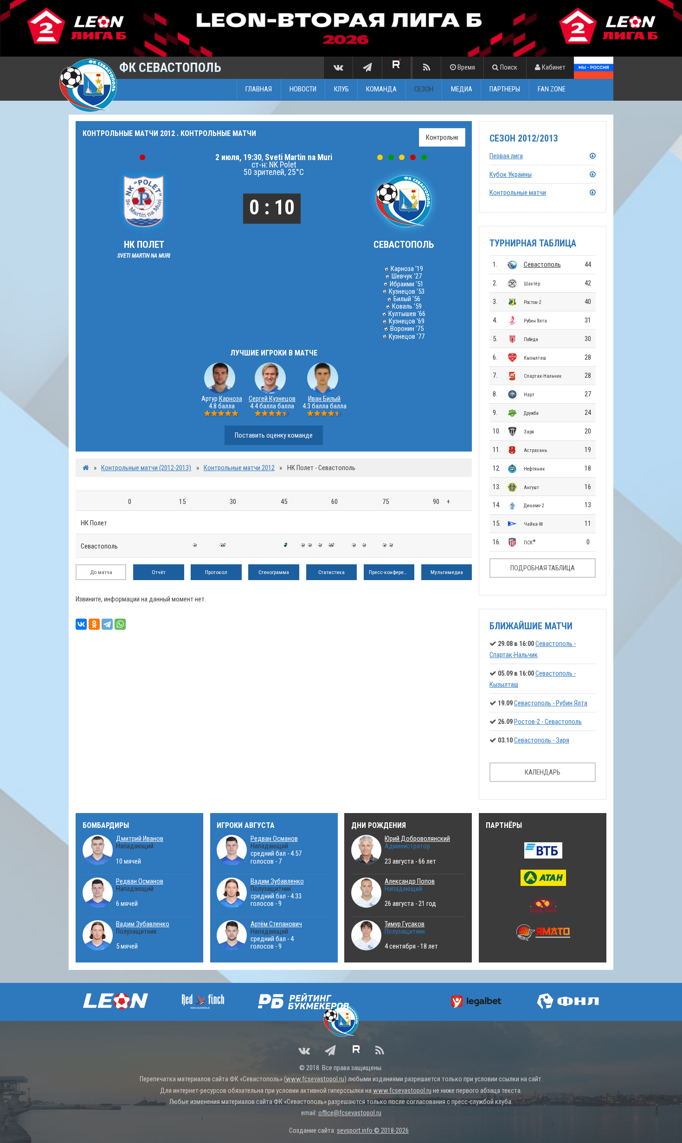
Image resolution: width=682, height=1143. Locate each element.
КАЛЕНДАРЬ (542, 772)
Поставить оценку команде (274, 435)
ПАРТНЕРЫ (504, 89)
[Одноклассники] (94, 624)
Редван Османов (139, 881)
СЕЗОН (423, 89)
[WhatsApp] (120, 624)
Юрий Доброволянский (417, 838)
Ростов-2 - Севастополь (548, 721)
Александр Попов (410, 881)
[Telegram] (107, 624)
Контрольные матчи (517, 192)
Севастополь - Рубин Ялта (550, 703)
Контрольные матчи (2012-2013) (146, 468)
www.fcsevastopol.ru (315, 1079)
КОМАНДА (381, 89)
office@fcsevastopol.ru (349, 1113)
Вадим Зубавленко (142, 924)
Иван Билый (324, 398)
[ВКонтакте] (81, 624)
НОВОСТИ (303, 89)
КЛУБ (341, 89)
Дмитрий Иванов (139, 838)
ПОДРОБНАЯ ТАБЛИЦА (542, 568)
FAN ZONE (552, 89)
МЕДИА (461, 89)
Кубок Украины (510, 174)
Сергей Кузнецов (272, 398)
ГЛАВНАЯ (258, 89)
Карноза (230, 398)
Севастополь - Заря (541, 740)
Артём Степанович (276, 924)
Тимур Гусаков (405, 924)
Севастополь (542, 264)
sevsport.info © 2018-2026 (373, 1130)
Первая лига (506, 156)
